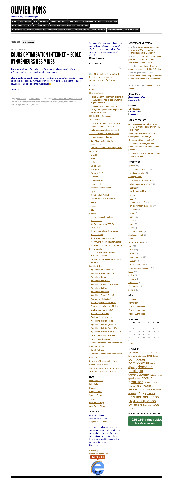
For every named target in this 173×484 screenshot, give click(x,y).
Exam (14, 21)
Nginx (93, 205)
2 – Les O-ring (97, 220)
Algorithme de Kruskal (100, 280)
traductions (133, 282)
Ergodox (93, 213)
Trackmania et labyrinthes (102, 317)
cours (19, 102)
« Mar (131, 343)
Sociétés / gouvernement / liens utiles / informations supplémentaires (105, 370)
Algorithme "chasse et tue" (102, 269)
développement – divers (140, 180)
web (37, 104)
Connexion (133, 302)
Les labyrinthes (96, 265)
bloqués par (147, 421)
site (30, 104)
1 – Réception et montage (102, 216)
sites (34, 104)
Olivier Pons (28, 10)
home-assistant (136, 231)
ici (19, 89)
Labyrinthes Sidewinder (101, 339)
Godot (93, 158)
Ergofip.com (134, 108)
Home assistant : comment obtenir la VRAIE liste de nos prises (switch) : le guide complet (50, 30)
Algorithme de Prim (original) (103, 320)
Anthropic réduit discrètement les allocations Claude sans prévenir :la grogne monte (144, 126)
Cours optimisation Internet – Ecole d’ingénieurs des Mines (46, 58)
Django (94, 154)
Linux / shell (96, 183)
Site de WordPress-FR (138, 313)
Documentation (96, 380)
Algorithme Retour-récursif (102, 295)
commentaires (34, 98)
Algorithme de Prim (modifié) (103, 324)
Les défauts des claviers (101, 137)
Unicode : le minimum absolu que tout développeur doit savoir (105, 125)
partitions (151, 396)
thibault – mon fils (137, 264)
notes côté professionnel (139, 267)
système (132, 278)
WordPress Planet (97, 406)
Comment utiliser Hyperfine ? (141, 140)
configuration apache (139, 169)
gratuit (147, 378)
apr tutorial (137, 356)
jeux (131, 224)
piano (130, 271)
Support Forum (95, 395)
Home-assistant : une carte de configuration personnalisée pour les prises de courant (50, 26)
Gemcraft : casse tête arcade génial (106, 353)
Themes (93, 398)
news (152, 393)
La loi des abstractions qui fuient (105, 129)
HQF (35, 21)
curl (92, 209)
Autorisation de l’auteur (101, 298)
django (133, 187)
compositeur (138, 363)
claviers (155, 356)
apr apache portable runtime (149, 353)
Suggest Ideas (95, 391)
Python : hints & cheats (92, 21)
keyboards (132, 393)
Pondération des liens (100, 313)
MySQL (94, 191)
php (75, 102)
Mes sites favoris (96, 346)
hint (145, 383)
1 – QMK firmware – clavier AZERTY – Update (103, 254)
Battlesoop (94, 450)
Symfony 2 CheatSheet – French (103, 360)
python (133, 209)
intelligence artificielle (139, 191)
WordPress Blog (96, 402)
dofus (132, 220)
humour (131, 238)
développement (58, 98)
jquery (149, 389)
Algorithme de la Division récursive (106, 331)
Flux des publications (137, 306)
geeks (138, 378)
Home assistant (98, 30)
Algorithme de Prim (99, 287)
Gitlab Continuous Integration (103, 198)
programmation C (137, 202)
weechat (94, 202)
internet (55, 102)
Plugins (92, 387)
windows (131, 408)
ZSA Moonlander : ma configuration (106, 147)
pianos (150, 400)
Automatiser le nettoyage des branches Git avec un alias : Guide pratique (143, 146)
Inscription (132, 299)
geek (130, 227)
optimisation (68, 102)
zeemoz (132, 289)
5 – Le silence (97, 234)
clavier (149, 355)
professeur (15, 104)
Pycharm (95, 176)
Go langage (96, 165)
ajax (130, 352)
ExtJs (154, 375)
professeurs (23, 104)
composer (136, 359)
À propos (93, 357)
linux (130, 245)
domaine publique (140, 368)
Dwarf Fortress (97, 349)
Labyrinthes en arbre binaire (103, 335)
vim (153, 404)
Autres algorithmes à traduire (103, 302)
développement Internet (73, 98)
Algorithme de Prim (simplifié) (104, 328)
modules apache (137, 172)
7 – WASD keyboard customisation (106, 241)
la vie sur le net (135, 242)
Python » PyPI (97, 173)
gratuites (135, 381)
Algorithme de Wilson (100, 291)
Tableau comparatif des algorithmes (106, 342)
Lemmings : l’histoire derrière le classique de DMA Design (144, 67)
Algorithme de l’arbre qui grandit (104, 284)
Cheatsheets (74, 21)
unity (132, 213)
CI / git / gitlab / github (100, 194)
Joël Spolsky (111, 21)
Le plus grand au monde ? (102, 309)
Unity (93, 162)
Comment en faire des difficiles (104, 306)
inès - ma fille (143, 385)
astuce (144, 356)
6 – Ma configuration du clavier (104, 238)
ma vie (131, 253)
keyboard (157, 389)
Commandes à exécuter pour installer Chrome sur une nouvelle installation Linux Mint (143, 49)
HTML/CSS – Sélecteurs (100, 115)
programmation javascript (141, 205)
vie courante (133, 286)
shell (132, 249)
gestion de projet (135, 234)
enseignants (35, 102)
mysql (61, 102)
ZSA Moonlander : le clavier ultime (123, 30)
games (131, 216)
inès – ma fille (136, 256)
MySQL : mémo (25, 21)
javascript (135, 389)
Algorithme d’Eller (98, 276)
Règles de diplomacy (98, 453)
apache (131, 165)
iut (153, 386)
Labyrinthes (94, 384)
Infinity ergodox (58, 21)
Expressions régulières (101, 187)
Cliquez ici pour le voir (99, 421)
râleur (132, 260)
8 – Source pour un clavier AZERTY (106, 245)
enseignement (46, 102)
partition (135, 396)
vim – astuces (97, 180)
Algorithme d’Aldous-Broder (103, 273)
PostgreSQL (96, 169)
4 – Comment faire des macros (104, 230)
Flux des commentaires (138, 310)
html (148, 382)
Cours (43, 21)
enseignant (26, 102)
